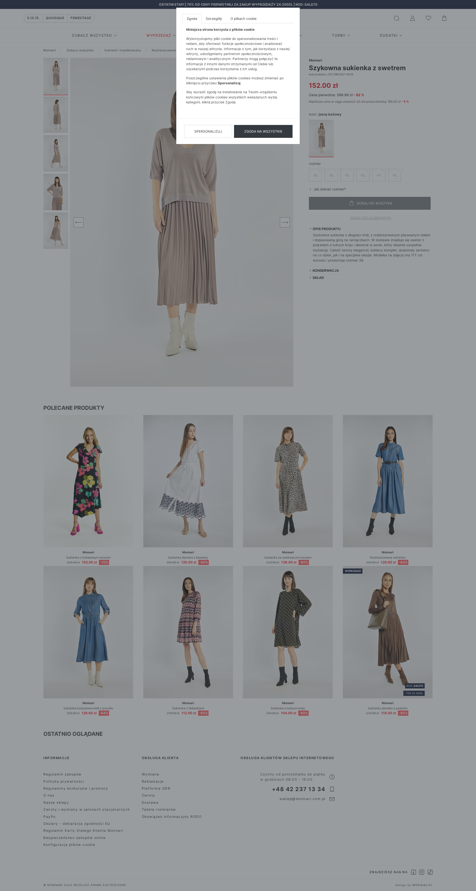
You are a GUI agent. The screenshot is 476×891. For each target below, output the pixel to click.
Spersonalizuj (208, 131)
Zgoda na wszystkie (263, 131)
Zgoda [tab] (192, 19)
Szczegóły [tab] (214, 19)
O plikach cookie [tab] (244, 19)
